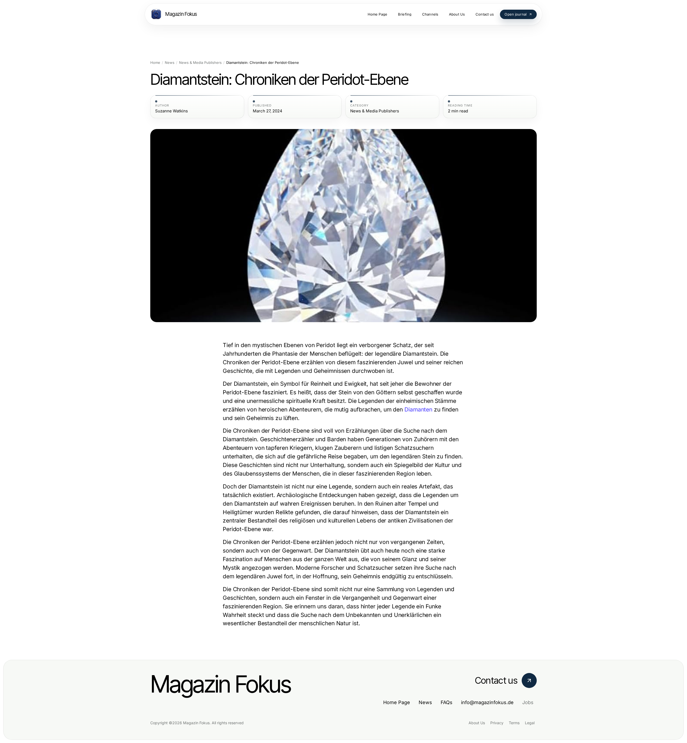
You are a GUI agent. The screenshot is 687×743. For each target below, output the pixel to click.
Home (155, 63)
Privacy (496, 722)
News (169, 63)
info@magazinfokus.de (487, 702)
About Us (477, 722)
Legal (530, 722)
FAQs (446, 702)
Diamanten (418, 409)
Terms (514, 722)
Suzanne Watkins (171, 111)
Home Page (396, 702)
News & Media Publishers (200, 63)
